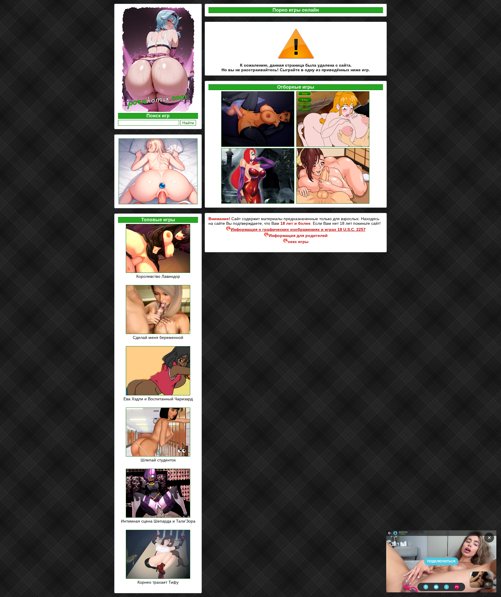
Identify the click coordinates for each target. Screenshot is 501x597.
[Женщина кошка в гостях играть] (258, 146)
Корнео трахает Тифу (158, 582)
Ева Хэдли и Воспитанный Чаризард (158, 399)
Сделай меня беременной (158, 337)
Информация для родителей (298, 235)
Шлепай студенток (158, 460)
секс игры (298, 241)
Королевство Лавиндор (158, 276)
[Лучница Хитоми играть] (333, 202)
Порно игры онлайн (296, 10)
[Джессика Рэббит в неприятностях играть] (258, 202)
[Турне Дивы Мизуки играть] (333, 146)
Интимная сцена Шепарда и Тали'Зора (158, 521)
